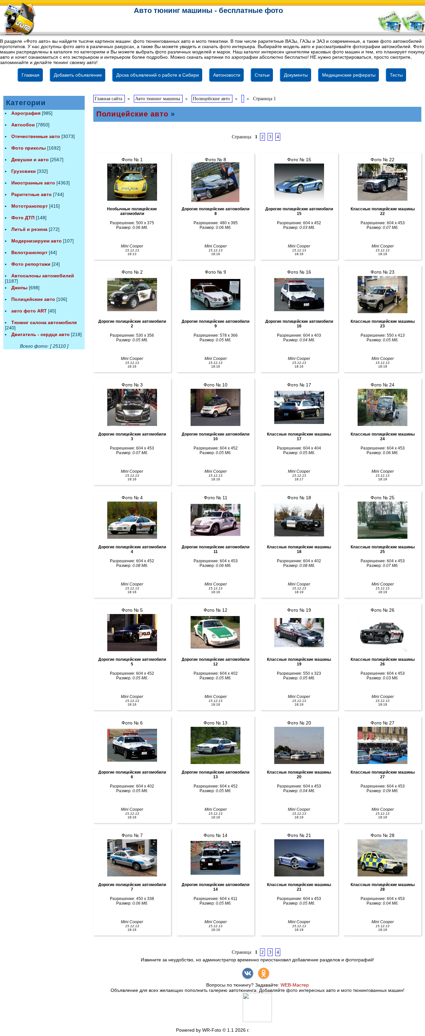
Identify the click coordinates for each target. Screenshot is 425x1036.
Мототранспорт (29, 206)
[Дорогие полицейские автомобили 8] (215, 182)
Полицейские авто (33, 299)
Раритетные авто (31, 194)
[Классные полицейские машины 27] (382, 745)
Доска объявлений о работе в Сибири (157, 75)
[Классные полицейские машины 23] (382, 294)
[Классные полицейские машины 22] (382, 182)
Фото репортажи (30, 264)
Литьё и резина (29, 229)
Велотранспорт (29, 252)
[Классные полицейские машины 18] (299, 520)
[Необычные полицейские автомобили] (132, 182)
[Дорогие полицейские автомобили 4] (132, 520)
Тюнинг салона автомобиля (44, 322)
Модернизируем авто (36, 240)
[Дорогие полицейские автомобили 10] (215, 407)
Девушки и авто (30, 159)
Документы (296, 75)
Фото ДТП (23, 217)
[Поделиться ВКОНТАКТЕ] (247, 973)
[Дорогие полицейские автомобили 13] (215, 745)
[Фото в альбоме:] (242, 99)
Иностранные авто (33, 182)
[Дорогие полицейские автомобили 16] (299, 294)
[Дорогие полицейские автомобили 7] (132, 858)
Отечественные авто (35, 136)
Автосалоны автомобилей (42, 275)
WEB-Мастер (295, 985)
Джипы (19, 287)
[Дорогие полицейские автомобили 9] (215, 294)
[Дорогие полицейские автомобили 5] (132, 633)
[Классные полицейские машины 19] (299, 633)
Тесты (396, 75)
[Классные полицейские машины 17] (299, 407)
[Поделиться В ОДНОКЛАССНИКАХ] (263, 973)
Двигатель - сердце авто (40, 334)
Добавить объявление (78, 75)
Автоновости (226, 75)
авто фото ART (29, 310)
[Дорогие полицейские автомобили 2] (132, 294)
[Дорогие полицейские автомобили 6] (132, 745)
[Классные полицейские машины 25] (382, 520)
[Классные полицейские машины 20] (299, 745)
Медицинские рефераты (349, 75)
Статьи (262, 75)
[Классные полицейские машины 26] (382, 633)
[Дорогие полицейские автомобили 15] (299, 182)
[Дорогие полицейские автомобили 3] (132, 407)
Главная (31, 75)
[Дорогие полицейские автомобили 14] (215, 858)
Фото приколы (28, 148)
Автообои (23, 124)
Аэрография (26, 113)
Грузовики (23, 171)
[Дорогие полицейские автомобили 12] (215, 633)
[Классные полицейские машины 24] (382, 407)
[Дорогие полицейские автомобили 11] (215, 520)
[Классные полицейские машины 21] (299, 858)
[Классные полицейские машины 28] (382, 858)
